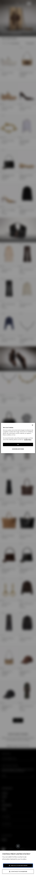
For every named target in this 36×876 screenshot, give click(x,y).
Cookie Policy (27, 439)
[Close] (18, 846)
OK (18, 444)
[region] (18, 438)
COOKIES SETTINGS (18, 449)
